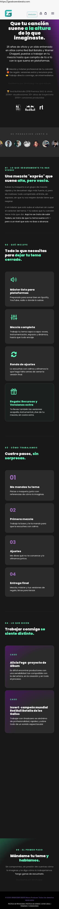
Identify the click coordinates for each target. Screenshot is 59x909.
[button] (52, 13)
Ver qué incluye (43, 83)
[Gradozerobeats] (8, 13)
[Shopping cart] (44, 13)
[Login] (39, 13)
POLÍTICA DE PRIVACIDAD (16, 904)
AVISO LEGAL (45, 904)
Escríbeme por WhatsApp (22, 83)
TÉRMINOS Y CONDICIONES (29, 906)
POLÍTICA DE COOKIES (33, 904)
